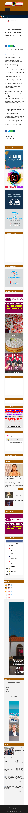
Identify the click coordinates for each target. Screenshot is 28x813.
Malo (7, 689)
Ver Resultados (14, 696)
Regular (7, 691)
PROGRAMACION (18, 809)
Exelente (7, 685)
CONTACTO (18, 811)
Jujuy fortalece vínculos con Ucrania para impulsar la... (19, 768)
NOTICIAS (12, 809)
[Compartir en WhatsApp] (11, 46)
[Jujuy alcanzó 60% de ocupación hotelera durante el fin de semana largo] (9, 780)
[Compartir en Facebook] (6, 46)
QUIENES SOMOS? (11, 811)
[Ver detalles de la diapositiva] (18, 638)
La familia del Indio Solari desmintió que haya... (18, 501)
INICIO (7, 809)
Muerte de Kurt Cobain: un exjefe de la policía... (18, 493)
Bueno (7, 687)
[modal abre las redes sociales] (14, 46)
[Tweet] (9, 46)
